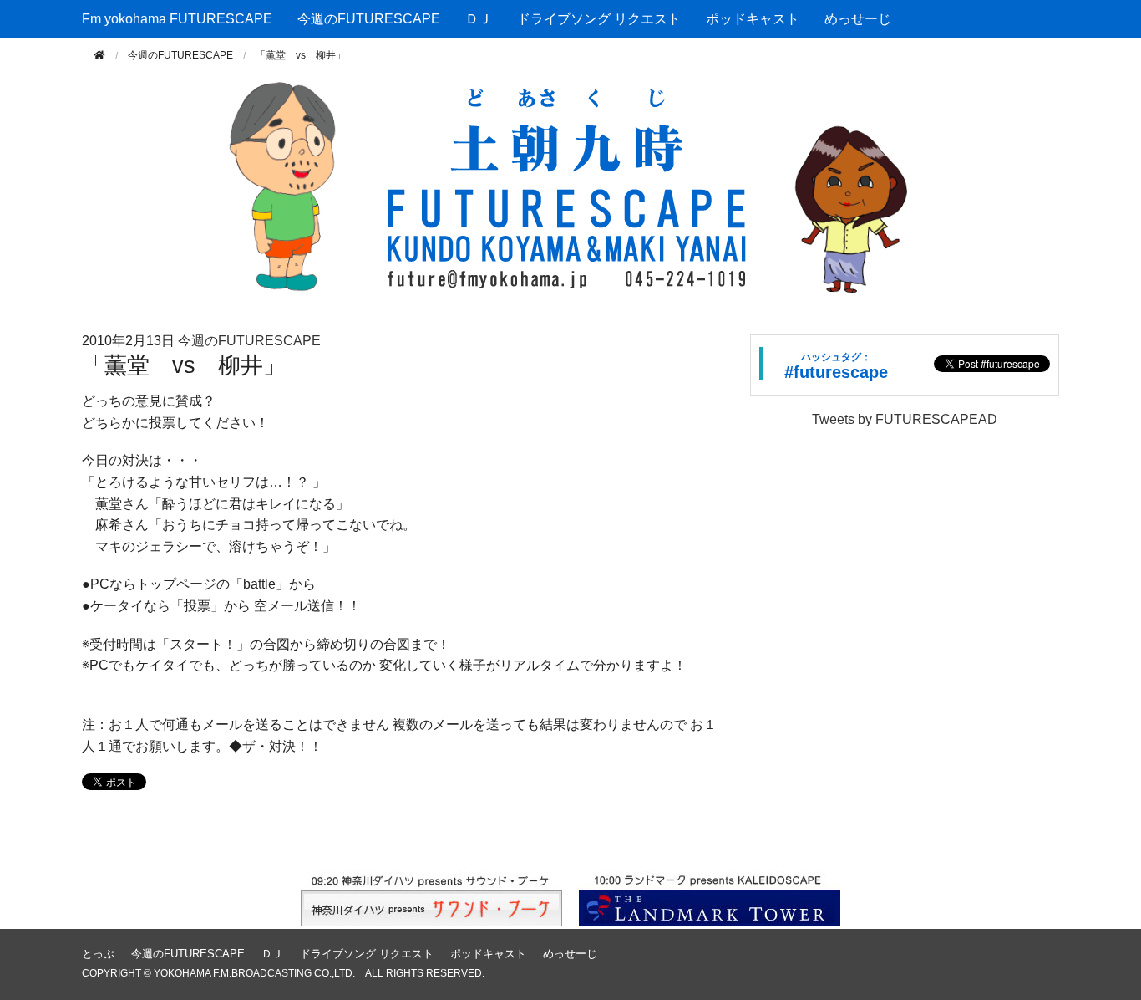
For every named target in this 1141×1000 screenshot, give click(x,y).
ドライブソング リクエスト (599, 19)
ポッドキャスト (752, 19)
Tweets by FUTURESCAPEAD (904, 419)
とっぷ (98, 953)
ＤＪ (478, 19)
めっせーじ (857, 19)
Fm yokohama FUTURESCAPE (177, 19)
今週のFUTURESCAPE (368, 19)
